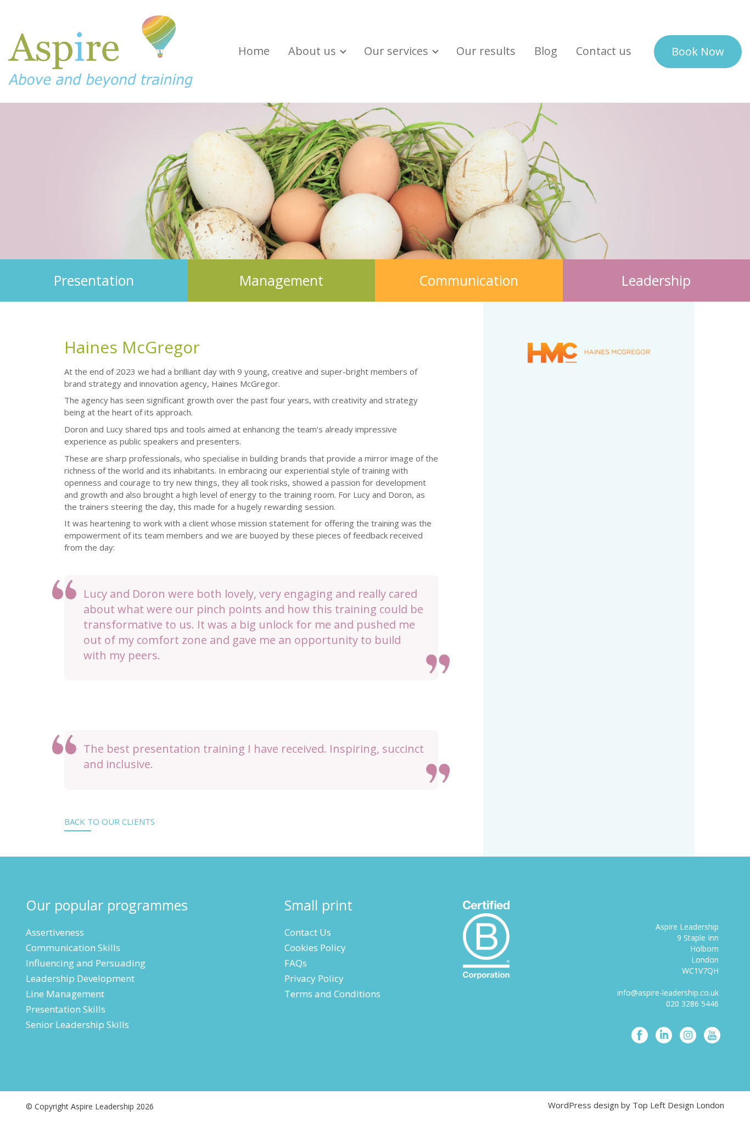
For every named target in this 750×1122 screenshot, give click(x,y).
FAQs (295, 963)
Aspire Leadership (101, 51)
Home (254, 50)
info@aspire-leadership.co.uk (668, 992)
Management (281, 280)
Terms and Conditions (332, 993)
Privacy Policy (314, 978)
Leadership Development (80, 978)
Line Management (65, 993)
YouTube (712, 1035)
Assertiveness (55, 932)
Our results (486, 50)
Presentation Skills (65, 1009)
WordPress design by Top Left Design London (636, 1104)
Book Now (697, 51)
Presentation (94, 280)
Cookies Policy (315, 947)
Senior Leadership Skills (77, 1024)
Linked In (664, 1035)
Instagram (688, 1035)
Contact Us (307, 932)
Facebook (639, 1035)
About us (312, 50)
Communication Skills (73, 947)
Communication (468, 280)
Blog (545, 50)
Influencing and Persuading (85, 963)
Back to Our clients (109, 821)
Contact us (603, 50)
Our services (396, 50)
